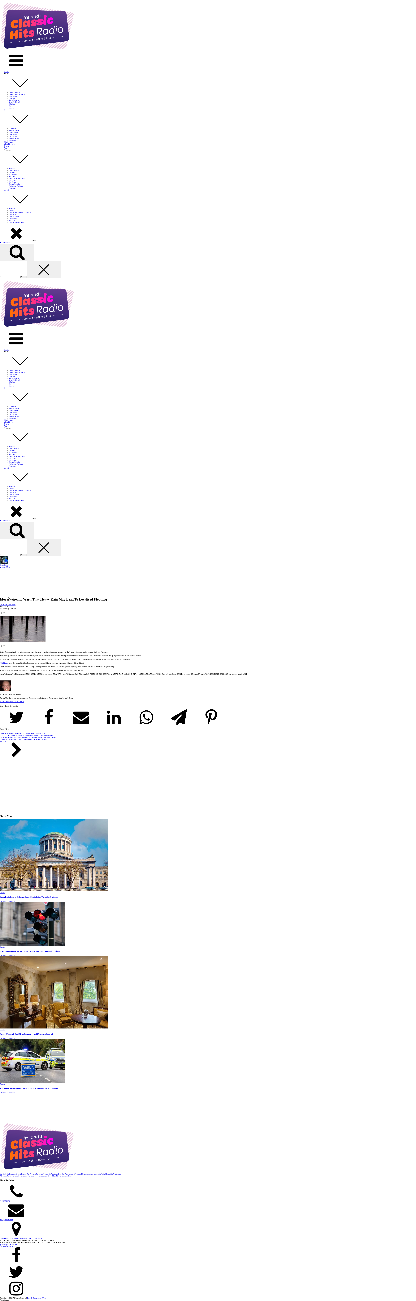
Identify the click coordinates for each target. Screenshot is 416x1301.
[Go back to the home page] (37, 51)
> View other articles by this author (12, 702)
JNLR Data (13, 174)
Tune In (11, 108)
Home (6, 72)
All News (3, 1176)
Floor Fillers (4, 565)
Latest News (13, 128)
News (6, 110)
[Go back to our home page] (37, 329)
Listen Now (5, 243)
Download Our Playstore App (64, 1174)
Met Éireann (4, 663)
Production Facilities (16, 186)
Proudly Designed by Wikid (36, 1298)
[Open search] (17, 252)
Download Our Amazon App (84, 1174)
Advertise (12, 168)
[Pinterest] (211, 725)
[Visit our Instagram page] (208, 1288)
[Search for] (10, 277)
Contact (11, 210)
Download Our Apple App (45, 1174)
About (6, 190)
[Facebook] (48, 725)
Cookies (3, 1246)
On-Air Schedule (6, 1174)
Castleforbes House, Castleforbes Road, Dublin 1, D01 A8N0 (21, 1238)
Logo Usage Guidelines (17, 178)
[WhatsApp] (146, 725)
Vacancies (12, 188)
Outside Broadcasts (15, 184)
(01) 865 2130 (5, 1201)
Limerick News (14, 140)
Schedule (12, 104)
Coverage (12, 172)
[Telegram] (178, 725)
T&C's (2, 1244)
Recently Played (14, 102)
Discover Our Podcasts (28, 1174)
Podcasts (12, 98)
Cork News (13, 134)
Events (6, 146)
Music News (8, 142)
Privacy (15, 1244)
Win (5, 148)
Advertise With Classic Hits (103, 1174)
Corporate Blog (14, 170)
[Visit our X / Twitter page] (208, 1272)
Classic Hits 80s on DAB (17, 94)
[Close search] (44, 269)
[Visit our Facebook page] (208, 1255)
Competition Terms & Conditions (20, 212)
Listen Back (13, 96)
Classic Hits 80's (14, 92)
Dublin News (13, 132)
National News (14, 130)
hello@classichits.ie (6, 1220)
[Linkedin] (114, 725)
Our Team (12, 182)
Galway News (14, 138)
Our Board (12, 180)
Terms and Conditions (16, 222)
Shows (11, 106)
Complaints (12, 214)
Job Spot (12, 176)
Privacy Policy (14, 218)
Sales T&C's (13, 220)
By (7, 605)
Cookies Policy (14, 216)
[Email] (81, 725)
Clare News (13, 136)
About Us (12, 208)
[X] (16, 725)
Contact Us (117, 1174)
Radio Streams (14, 100)
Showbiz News (9, 144)
